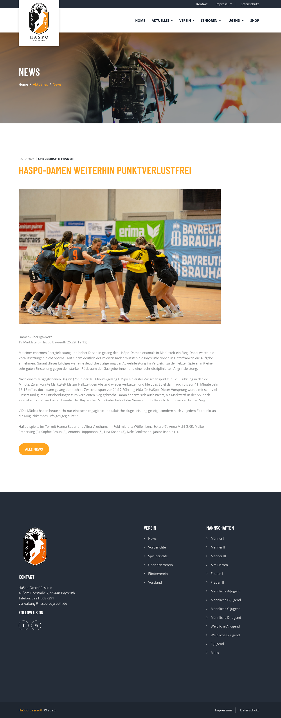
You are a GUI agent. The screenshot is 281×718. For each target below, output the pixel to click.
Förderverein (158, 573)
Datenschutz (249, 4)
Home (140, 20)
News (152, 538)
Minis (215, 652)
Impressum (224, 4)
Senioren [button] (209, 20)
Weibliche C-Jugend (225, 635)
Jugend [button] (234, 20)
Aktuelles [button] (161, 20)
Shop (254, 20)
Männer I (217, 538)
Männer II (218, 547)
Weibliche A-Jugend (225, 626)
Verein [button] (185, 20)
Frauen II (217, 582)
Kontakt (201, 4)
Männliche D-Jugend (226, 617)
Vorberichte (157, 547)
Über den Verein (160, 565)
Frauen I (217, 573)
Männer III (218, 556)
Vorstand (155, 582)
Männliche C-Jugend (226, 608)
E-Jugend (217, 644)
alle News (34, 449)
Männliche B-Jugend (226, 600)
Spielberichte (158, 556)
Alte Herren (219, 565)
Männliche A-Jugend (226, 591)
